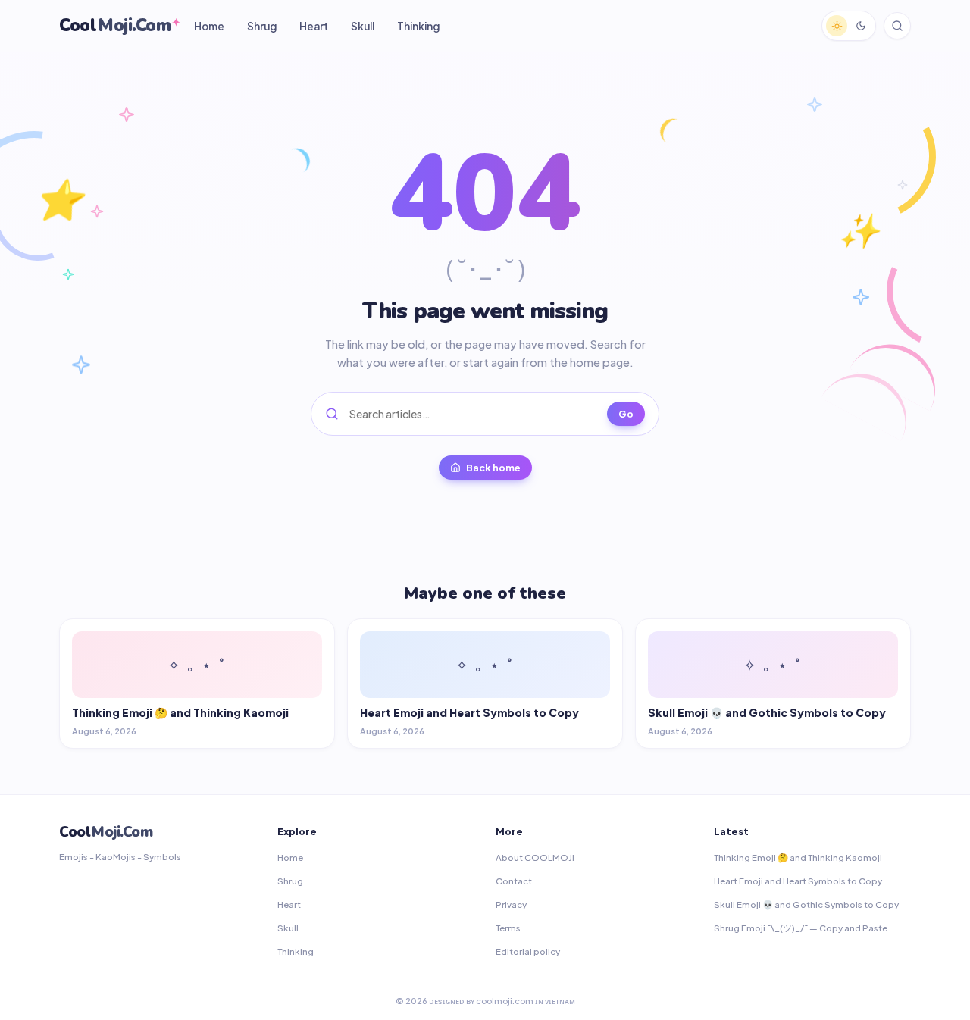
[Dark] (860, 25)
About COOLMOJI (535, 857)
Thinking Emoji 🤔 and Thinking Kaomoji (798, 857)
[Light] (836, 25)
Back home (493, 468)
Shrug (262, 26)
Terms (508, 928)
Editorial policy (528, 951)
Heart (313, 26)
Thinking (418, 26)
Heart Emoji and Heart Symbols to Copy (798, 881)
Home (209, 26)
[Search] (897, 25)
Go (626, 414)
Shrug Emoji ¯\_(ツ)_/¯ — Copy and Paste (800, 928)
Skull (362, 26)
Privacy (511, 904)
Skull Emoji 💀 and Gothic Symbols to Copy (806, 904)
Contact (514, 881)
